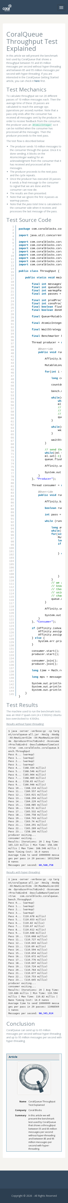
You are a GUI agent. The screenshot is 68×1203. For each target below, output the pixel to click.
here (37, 81)
